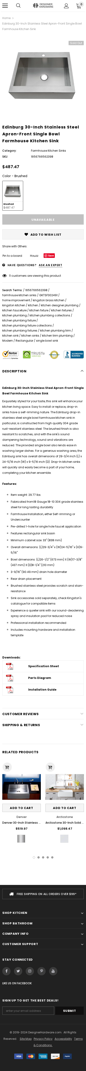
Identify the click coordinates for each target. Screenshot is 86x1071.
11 (10, 276)
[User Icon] (66, 5)
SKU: (5, 157)
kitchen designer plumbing (59, 305)
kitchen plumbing (14, 315)
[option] (43, 76)
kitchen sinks (30, 335)
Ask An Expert (50, 265)
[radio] (12, 196)
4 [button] (48, 857)
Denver (22, 817)
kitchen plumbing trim (55, 330)
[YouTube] (53, 971)
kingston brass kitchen (48, 300)
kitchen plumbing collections (50, 315)
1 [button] (34, 857)
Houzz (34, 256)
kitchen (33, 305)
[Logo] (43, 5)
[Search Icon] (18, 5)
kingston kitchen (13, 305)
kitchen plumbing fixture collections (27, 325)
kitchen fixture (38, 310)
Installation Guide (42, 690)
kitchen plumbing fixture (19, 320)
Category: (9, 151)
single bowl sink (47, 341)
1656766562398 (36, 290)
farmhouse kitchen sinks (19, 295)
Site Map (26, 1039)
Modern (7, 341)
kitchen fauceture (14, 310)
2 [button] (38, 857)
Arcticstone (64, 817)
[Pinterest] (41, 971)
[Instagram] (30, 971)
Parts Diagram (39, 678)
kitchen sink (10, 335)
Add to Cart (21, 808)
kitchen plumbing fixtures (19, 330)
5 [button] (52, 857)
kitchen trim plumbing (57, 335)
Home (6, 18)
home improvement (16, 300)
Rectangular (24, 341)
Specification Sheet (43, 666)
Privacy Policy (43, 1039)
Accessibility (63, 1039)
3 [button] (43, 857)
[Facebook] (6, 971)
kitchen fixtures (61, 310)
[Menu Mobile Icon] (5, 5)
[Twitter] (18, 971)
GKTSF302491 (48, 295)
